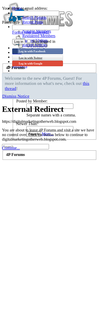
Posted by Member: (31, 101)
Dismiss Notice (15, 96)
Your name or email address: (24, 8)
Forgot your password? (30, 32)
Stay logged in (43, 41)
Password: (10, 22)
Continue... (11, 148)
